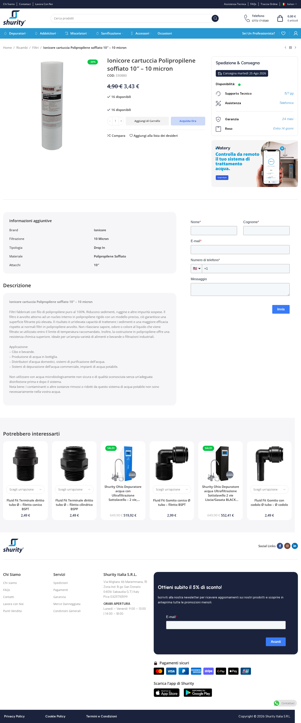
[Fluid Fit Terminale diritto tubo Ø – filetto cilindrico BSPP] (74, 463)
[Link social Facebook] (280, 546)
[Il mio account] (296, 33)
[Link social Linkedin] (295, 546)
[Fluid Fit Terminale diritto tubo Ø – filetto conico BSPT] (25, 463)
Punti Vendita (12, 611)
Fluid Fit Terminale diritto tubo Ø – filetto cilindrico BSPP (74, 504)
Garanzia (59, 597)
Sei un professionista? (258, 33)
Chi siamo (10, 583)
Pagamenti (60, 590)
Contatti (8, 597)
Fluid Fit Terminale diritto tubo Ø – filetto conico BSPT (25, 504)
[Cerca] (215, 18)
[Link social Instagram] (287, 546)
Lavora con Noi (13, 604)
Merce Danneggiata (66, 604)
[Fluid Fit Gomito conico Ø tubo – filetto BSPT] (172, 463)
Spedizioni (60, 583)
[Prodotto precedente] (285, 47)
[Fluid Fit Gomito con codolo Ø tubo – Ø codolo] (269, 463)
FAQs (6, 590)
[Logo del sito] (14, 18)
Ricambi (22, 47)
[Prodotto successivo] (295, 47)
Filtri (35, 47)
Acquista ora (188, 121)
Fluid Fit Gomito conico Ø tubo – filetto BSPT (171, 502)
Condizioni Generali (67, 611)
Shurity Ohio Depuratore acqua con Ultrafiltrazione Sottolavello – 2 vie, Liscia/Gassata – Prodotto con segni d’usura (123, 497)
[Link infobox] (256, 18)
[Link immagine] (13, 545)
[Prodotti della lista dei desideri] (283, 33)
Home (7, 47)
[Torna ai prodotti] (290, 47)
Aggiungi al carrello (147, 121)
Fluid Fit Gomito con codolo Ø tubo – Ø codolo (269, 502)
